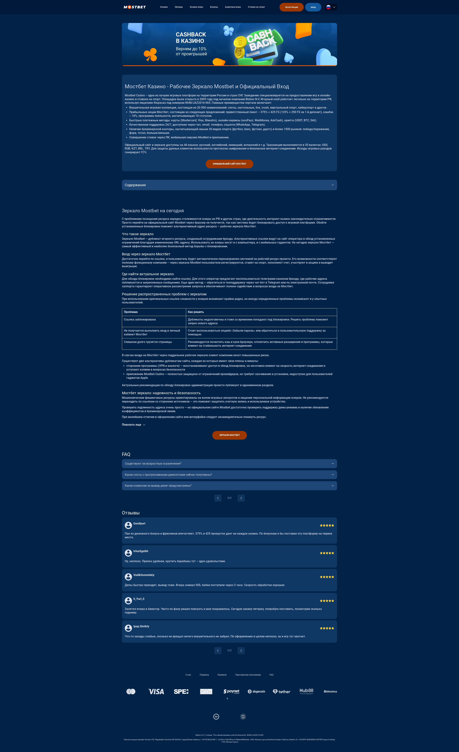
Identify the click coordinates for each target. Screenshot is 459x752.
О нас (188, 675)
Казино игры (196, 7)
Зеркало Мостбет (229, 435)
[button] (231, 698)
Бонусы (214, 7)
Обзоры (179, 7)
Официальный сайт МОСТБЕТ (229, 164)
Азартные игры (233, 7)
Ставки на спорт (256, 7)
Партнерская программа (248, 675)
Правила (204, 675)
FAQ (271, 675)
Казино (164, 7)
